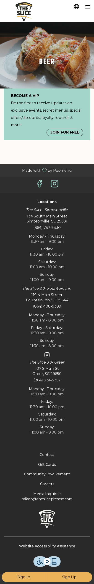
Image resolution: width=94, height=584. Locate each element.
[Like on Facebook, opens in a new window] (39, 185)
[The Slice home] (23, 11)
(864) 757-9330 (47, 227)
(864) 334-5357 (47, 380)
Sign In (24, 577)
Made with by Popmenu (37, 170)
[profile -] (76, 6)
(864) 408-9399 (47, 306)
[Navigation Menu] (88, 7)
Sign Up (69, 577)
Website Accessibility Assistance (47, 546)
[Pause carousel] (90, 84)
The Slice (47, 519)
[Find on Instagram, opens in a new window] (54, 185)
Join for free (64, 132)
